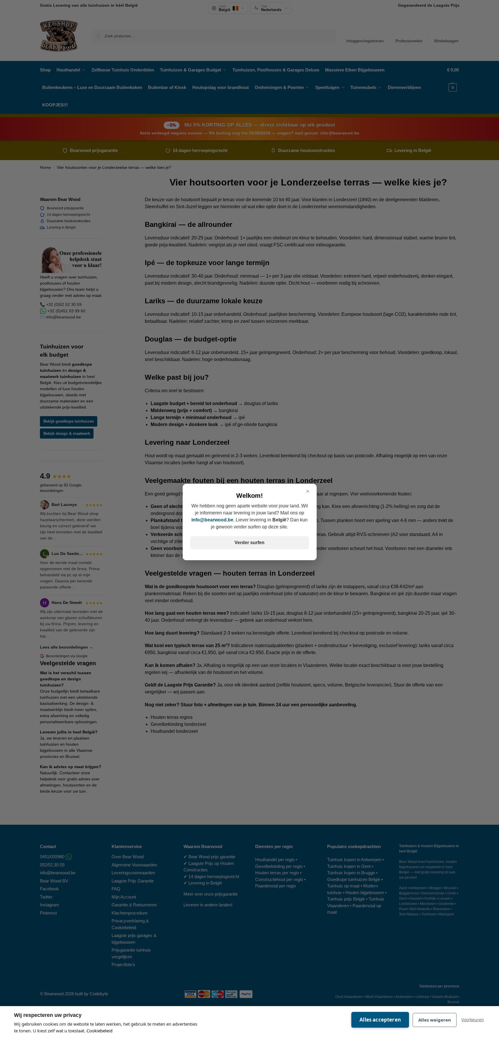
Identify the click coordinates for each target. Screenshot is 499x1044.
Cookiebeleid (99, 1031)
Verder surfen (249, 542)
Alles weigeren (434, 1020)
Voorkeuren (472, 1019)
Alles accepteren (380, 1019)
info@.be (212, 519)
